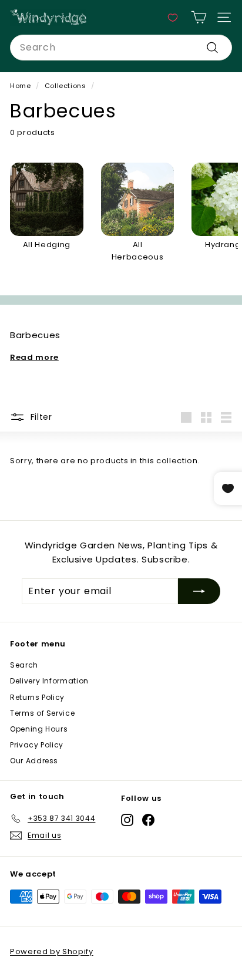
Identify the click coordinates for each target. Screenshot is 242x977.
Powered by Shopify (51, 951)
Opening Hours (39, 729)
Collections (65, 85)
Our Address (34, 761)
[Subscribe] (199, 591)
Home (20, 85)
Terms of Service (42, 713)
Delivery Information (49, 681)
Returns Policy (37, 697)
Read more (34, 357)
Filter (40, 417)
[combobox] (121, 47)
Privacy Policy (36, 745)
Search (24, 665)
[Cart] (199, 17)
